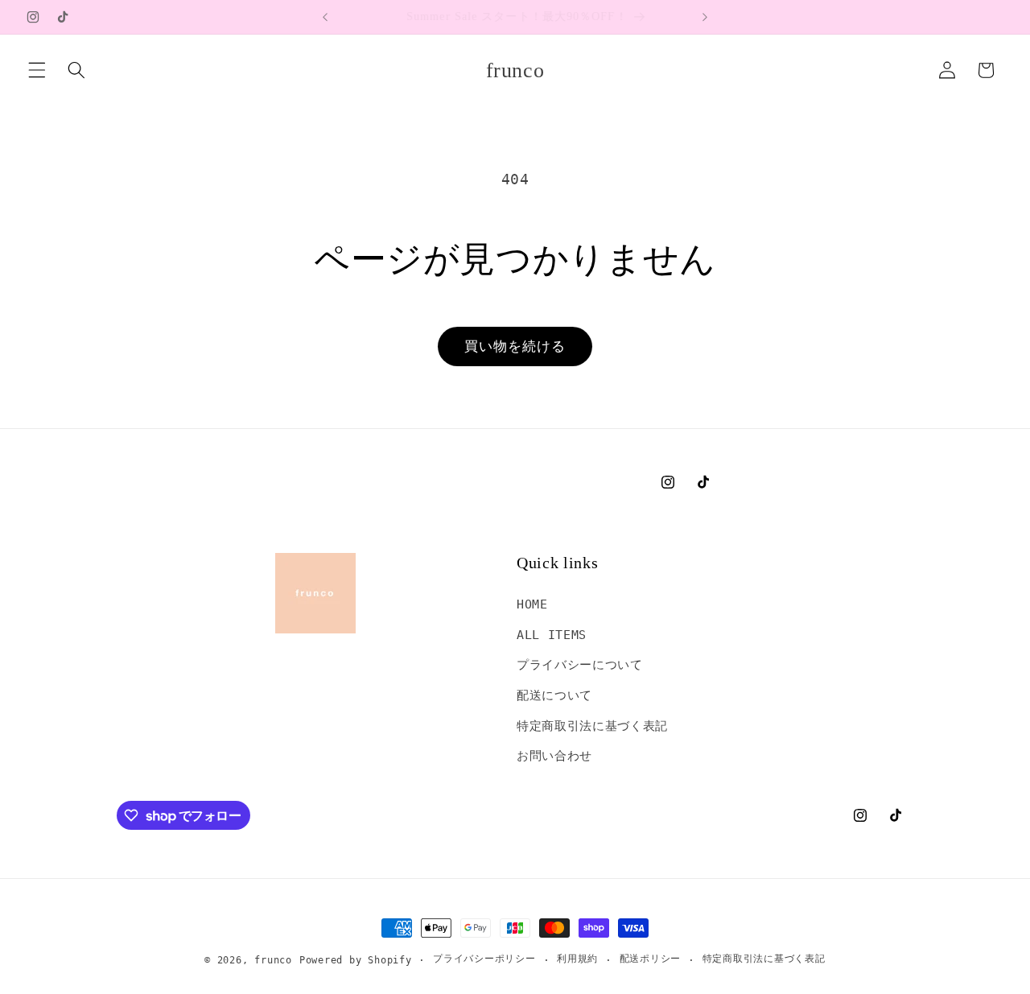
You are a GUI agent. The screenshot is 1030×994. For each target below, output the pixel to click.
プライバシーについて (580, 665)
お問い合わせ (554, 756)
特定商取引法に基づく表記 (592, 726)
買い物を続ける (515, 346)
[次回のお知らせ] (705, 17)
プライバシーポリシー (484, 958)
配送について (554, 695)
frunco (273, 960)
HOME (532, 604)
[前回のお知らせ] (325, 17)
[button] (37, 70)
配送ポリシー (651, 958)
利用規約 (577, 958)
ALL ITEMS (552, 635)
